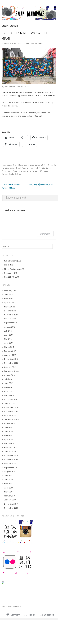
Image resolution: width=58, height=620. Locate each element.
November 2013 (11, 508)
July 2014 (8, 476)
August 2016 (9, 375)
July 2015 (8, 427)
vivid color (34, 171)
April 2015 (8, 439)
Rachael (38, 43)
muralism (5, 168)
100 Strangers (10, 261)
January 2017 (10, 355)
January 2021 (10, 295)
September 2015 (11, 419)
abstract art (12, 165)
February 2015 (10, 447)
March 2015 (9, 443)
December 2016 (11, 359)
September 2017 (11, 323)
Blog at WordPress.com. (11, 607)
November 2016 (11, 363)
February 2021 (10, 291)
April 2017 (8, 343)
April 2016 (8, 391)
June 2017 (8, 335)
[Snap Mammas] (29, 15)
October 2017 (10, 319)
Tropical (16, 171)
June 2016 (8, 383)
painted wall (15, 168)
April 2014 (8, 488)
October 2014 (10, 463)
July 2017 (8, 331)
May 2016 (8, 387)
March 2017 (9, 347)
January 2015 (10, 451)
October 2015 (10, 415)
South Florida (39, 168)
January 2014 (10, 500)
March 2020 (9, 307)
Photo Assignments (13, 269)
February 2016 (10, 399)
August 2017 (9, 327)
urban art (25, 171)
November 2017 (11, 315)
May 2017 (8, 339)
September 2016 (11, 371)
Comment (45, 233)
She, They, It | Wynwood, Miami (42, 185)
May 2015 (8, 435)
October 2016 (10, 367)
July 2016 (8, 379)
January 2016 (10, 403)
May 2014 (8, 484)
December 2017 (11, 311)
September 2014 (11, 468)
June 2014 (8, 480)
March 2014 (9, 492)
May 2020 (8, 299)
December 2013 (11, 504)
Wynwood (44, 171)
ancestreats (25, 43)
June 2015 (8, 431)
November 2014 (11, 459)
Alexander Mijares (26, 165)
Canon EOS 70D (42, 165)
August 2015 (9, 423)
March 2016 (9, 395)
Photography (27, 168)
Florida (53, 165)
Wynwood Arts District (11, 174)
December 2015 (11, 407)
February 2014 (10, 496)
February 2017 (10, 351)
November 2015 (11, 411)
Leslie (6, 265)
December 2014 (11, 455)
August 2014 (9, 472)
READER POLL (10, 277)
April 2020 (9, 303)
